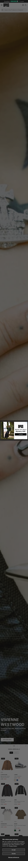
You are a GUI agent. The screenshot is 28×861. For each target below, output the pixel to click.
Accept (14, 850)
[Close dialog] (26, 422)
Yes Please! (21, 434)
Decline (14, 853)
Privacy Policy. (13, 846)
